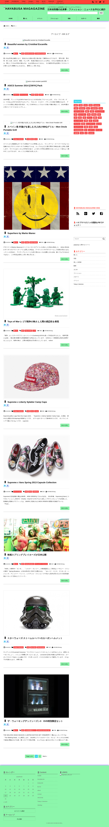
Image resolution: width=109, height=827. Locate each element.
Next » (45, 756)
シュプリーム (91, 124)
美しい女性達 (77, 262)
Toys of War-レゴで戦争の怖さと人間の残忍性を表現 (33, 321)
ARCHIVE (40, 797)
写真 (80, 105)
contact (39, 794)
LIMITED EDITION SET (44, 730)
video (76, 108)
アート (90, 117)
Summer (82, 108)
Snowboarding (79, 130)
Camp (36, 411)
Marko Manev (33, 242)
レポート (91, 130)
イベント (76, 280)
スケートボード (79, 111)
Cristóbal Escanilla (40, 53)
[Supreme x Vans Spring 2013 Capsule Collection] (36, 457)
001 (88, 108)
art (86, 133)
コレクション (78, 127)
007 (90, 121)
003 (99, 114)
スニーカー (82, 114)
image (26, 242)
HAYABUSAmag (58, 53)
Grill (36, 139)
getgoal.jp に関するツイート (82, 245)
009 (23, 53)
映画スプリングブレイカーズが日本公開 (26, 555)
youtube (91, 133)
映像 (86, 127)
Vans (95, 127)
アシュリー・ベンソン (41, 564)
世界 (86, 121)
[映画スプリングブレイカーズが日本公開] (36, 535)
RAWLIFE (40, 783)
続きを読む (65, 70)
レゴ (34, 330)
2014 (36, 94)
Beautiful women (29, 53)
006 (76, 114)
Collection (35, 491)
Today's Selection (18, 139)
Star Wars (33, 647)
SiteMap (39, 805)
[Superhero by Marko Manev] (36, 198)
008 (100, 117)
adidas (96, 121)
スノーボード (78, 121)
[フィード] (78, 213)
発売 (90, 127)
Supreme (96, 105)
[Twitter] (94, 213)
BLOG (39, 787)
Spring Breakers (29, 564)
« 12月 (5, 802)
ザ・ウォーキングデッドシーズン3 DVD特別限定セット (35, 721)
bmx (82, 133)
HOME (11, 18)
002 (80, 117)
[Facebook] (101, 213)
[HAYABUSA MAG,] (24, 9)
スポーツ (16, 94)
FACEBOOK (40, 779)
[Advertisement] (90, 64)
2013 (32, 411)
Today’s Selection (42, 801)
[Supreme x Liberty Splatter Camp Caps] (36, 377)
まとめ (99, 124)
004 (89, 114)
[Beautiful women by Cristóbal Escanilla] (36, 40)
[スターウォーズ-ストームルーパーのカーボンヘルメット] (36, 613)
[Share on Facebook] (104, 2)
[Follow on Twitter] (100, 2)
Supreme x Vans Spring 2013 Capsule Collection (31, 482)
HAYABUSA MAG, (57, 823)
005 (76, 117)
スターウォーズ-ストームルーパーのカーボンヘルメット (34, 638)
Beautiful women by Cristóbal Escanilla (27, 44)
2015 (92, 111)
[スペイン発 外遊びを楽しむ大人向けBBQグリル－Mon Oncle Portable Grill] (36, 123)
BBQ (32, 139)
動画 (76, 105)
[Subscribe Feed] (93, 2)
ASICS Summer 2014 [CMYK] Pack (24, 85)
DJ (86, 130)
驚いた (16, 53)
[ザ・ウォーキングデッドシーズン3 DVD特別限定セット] (36, 696)
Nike (87, 111)
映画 (95, 117)
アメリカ (77, 124)
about (39, 790)
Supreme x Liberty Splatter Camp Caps (27, 402)
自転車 (76, 133)
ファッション (24, 94)
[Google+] (86, 213)
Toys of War (28, 330)
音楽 (83, 124)
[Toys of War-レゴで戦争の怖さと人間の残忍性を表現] (36, 294)
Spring (94, 114)
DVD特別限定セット (30, 730)
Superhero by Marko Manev (21, 233)
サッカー (98, 130)
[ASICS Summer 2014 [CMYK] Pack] (36, 81)
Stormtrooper (40, 647)
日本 (90, 105)
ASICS (41, 94)
